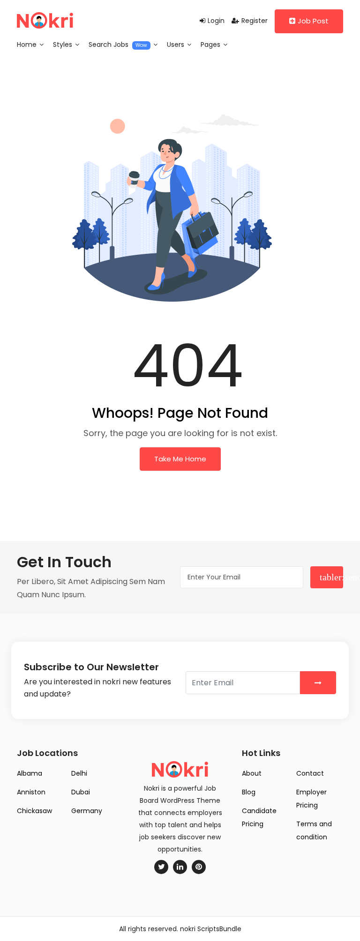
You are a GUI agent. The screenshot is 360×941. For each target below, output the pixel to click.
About (252, 773)
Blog (248, 792)
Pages (211, 44)
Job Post (313, 21)
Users (176, 44)
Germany (86, 810)
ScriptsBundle (219, 929)
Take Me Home (180, 459)
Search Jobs (118, 44)
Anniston (31, 792)
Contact (310, 773)
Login (216, 20)
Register (254, 20)
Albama (29, 773)
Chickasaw (34, 810)
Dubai (80, 792)
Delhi (79, 773)
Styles (63, 44)
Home (27, 44)
